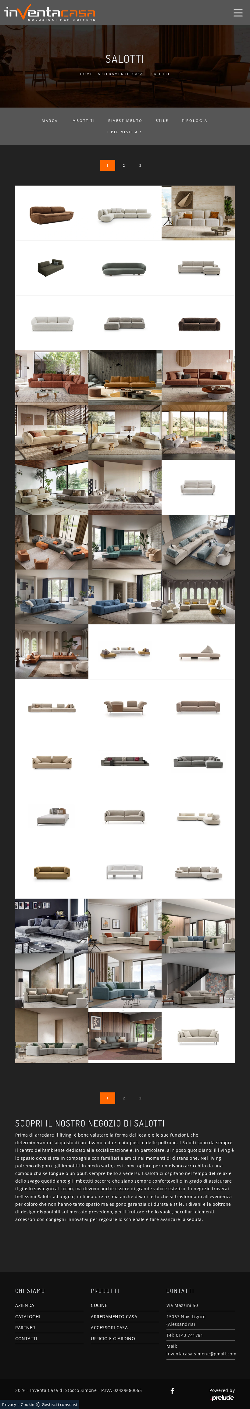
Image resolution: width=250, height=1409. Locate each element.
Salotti (161, 74)
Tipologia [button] (195, 120)
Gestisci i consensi (59, 1404)
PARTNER (25, 1327)
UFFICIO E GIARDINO (113, 1338)
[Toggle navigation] (238, 12)
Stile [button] (162, 120)
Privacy (9, 1404)
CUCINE (99, 1305)
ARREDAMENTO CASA (114, 1316)
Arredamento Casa (120, 74)
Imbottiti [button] (83, 120)
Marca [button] (50, 120)
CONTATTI (26, 1338)
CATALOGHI (27, 1316)
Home (86, 74)
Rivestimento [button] (125, 120)
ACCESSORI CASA (109, 1327)
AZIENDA (24, 1305)
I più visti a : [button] (124, 132)
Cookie (27, 1404)
